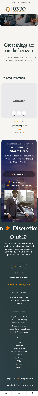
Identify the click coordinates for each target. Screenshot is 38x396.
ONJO (18, 379)
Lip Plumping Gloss (19, 125)
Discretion (23, 228)
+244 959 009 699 (18, 277)
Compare (24, 113)
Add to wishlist (14, 113)
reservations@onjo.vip (19, 284)
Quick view (19, 113)
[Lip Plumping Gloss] (19, 100)
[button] (19, 133)
